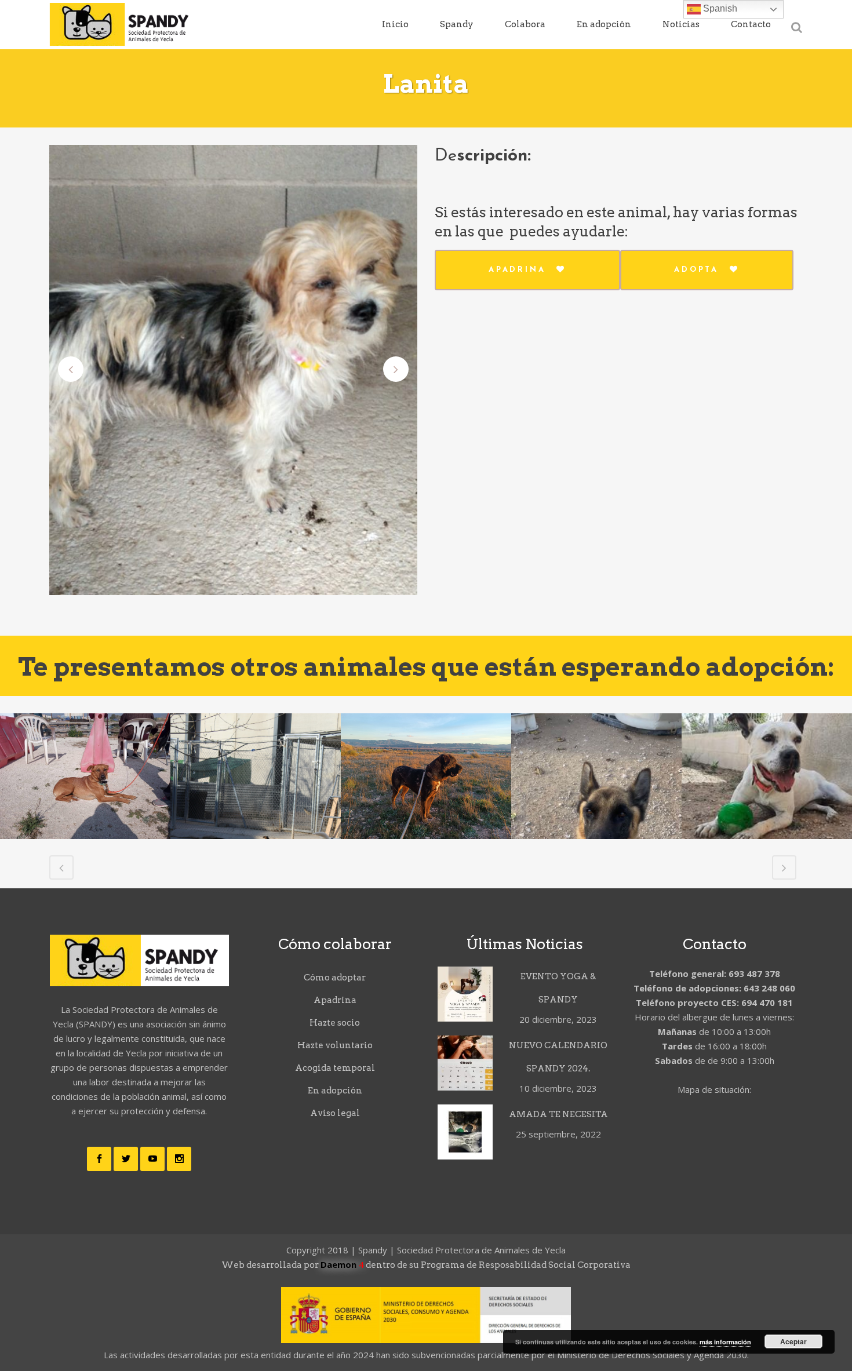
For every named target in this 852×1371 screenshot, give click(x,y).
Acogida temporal (335, 1068)
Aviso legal (335, 1113)
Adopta (696, 270)
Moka (426, 746)
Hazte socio (335, 1023)
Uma (85, 746)
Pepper (766, 767)
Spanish (719, 8)
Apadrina (517, 270)
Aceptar (793, 1341)
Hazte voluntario (335, 1045)
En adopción (335, 1090)
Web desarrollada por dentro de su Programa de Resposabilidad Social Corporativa (426, 1265)
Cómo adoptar (335, 977)
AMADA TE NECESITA (558, 1114)
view (85, 809)
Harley (255, 810)
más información (725, 1341)
